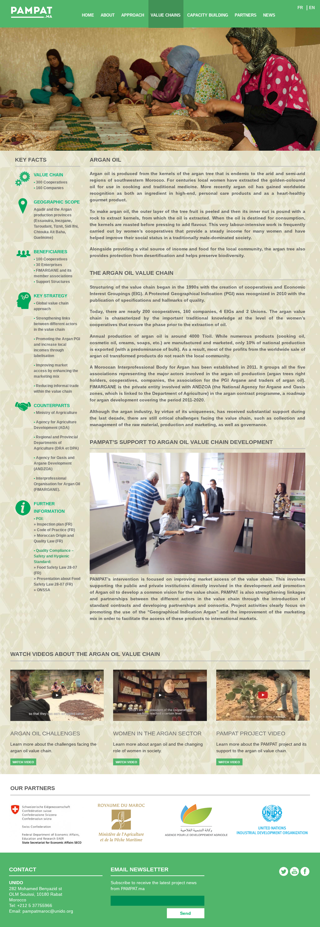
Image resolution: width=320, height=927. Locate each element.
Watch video (23, 762)
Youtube (294, 871)
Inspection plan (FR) (54, 524)
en (312, 7)
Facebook (305, 871)
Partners (246, 15)
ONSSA (43, 590)
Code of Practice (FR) (56, 530)
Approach (132, 15)
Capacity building (207, 15)
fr (300, 7)
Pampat (31, 12)
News (269, 15)
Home (88, 15)
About (108, 15)
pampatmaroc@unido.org (47, 911)
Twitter (283, 871)
